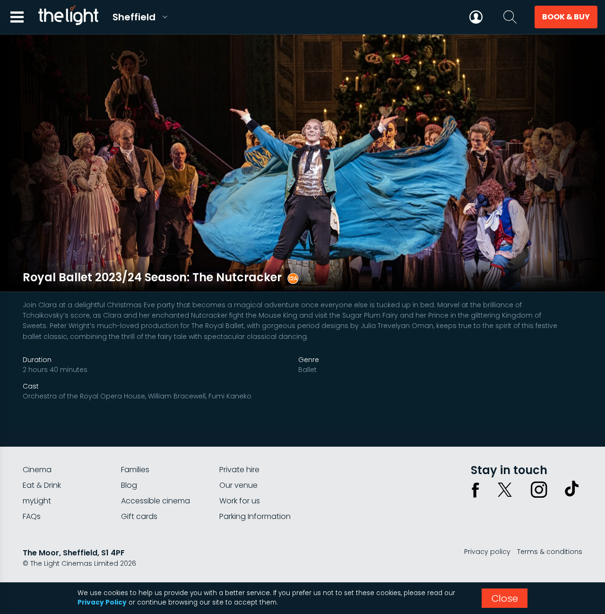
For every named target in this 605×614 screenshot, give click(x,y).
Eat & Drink (42, 485)
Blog (129, 485)
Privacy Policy (102, 602)
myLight (37, 500)
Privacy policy (487, 551)
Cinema (37, 469)
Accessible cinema (155, 500)
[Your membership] (476, 17)
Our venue (238, 485)
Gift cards (139, 516)
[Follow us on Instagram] (538, 489)
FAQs (32, 516)
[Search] (510, 17)
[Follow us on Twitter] (504, 489)
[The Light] (68, 17)
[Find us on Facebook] (475, 489)
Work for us (239, 500)
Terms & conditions (549, 551)
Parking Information (255, 516)
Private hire (239, 469)
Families (135, 469)
